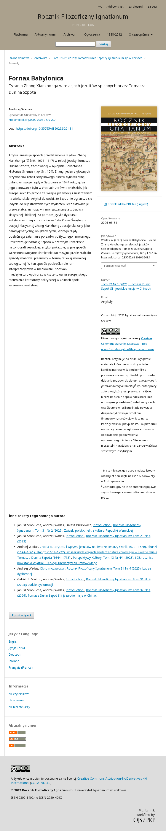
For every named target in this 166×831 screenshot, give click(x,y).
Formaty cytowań (115, 266)
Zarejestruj (135, 6)
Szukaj (103, 44)
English (13, 641)
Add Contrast (115, 6)
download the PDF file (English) (127, 204)
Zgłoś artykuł (21, 615)
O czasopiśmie (139, 34)
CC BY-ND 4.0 (40, 783)
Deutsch (15, 654)
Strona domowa (19, 58)
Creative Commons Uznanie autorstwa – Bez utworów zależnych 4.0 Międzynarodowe (127, 343)
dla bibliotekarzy (19, 707)
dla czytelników (19, 694)
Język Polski (17, 648)
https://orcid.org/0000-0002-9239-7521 (33, 120)
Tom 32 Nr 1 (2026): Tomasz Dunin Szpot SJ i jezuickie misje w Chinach (97, 58)
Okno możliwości (52, 568)
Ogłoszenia (92, 34)
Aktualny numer (46, 34)
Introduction (102, 525)
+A (100, 6)
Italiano (14, 661)
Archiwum (70, 34)
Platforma (20, 34)
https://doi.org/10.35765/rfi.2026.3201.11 (44, 128)
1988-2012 (114, 34)
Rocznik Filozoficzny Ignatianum (83, 16)
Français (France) (21, 667)
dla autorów (16, 700)
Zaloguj (152, 6)
